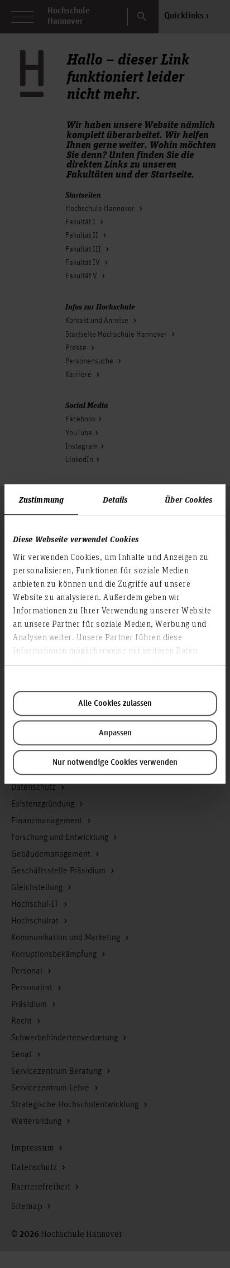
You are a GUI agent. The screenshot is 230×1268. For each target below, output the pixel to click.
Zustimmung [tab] (41, 499)
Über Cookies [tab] (188, 499)
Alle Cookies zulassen (115, 703)
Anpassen (115, 733)
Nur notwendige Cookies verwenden (115, 762)
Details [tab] (115, 499)
